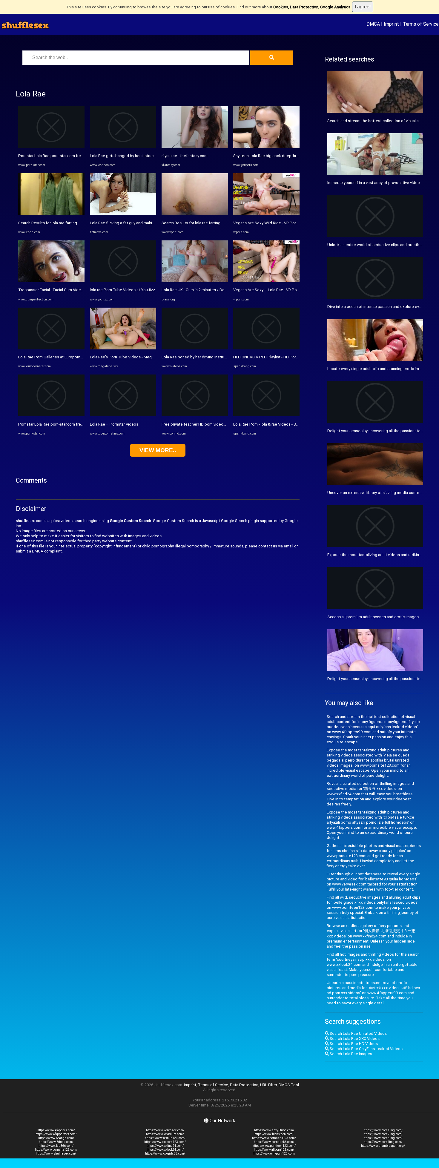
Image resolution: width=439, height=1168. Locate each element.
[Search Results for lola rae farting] (51, 213)
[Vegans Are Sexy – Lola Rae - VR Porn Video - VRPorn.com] (266, 280)
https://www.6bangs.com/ (56, 1138)
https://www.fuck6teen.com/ (274, 1134)
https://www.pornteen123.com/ (274, 1146)
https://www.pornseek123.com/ (274, 1138)
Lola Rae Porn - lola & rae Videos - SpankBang (273, 424)
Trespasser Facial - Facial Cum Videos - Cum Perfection (67, 289)
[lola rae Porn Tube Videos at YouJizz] (123, 280)
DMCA (373, 24)
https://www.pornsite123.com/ (56, 1150)
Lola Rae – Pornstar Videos (114, 424)
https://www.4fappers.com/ (56, 1130)
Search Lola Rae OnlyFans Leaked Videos (366, 1048)
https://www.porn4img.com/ (383, 1142)
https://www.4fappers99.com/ (56, 1134)
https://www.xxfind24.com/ (165, 1146)
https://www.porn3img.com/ (383, 1138)
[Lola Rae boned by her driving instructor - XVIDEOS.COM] (195, 348)
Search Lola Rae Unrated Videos (358, 1033)
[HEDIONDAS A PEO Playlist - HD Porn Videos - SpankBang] (266, 348)
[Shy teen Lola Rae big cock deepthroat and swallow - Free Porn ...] (266, 146)
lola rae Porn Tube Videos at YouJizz (122, 289)
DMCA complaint (47, 551)
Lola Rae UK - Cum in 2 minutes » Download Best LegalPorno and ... (220, 289)
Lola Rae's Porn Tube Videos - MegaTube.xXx (130, 357)
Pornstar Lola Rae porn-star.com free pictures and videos (68, 155)
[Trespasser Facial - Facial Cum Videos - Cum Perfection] (51, 280)
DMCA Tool (289, 1084)
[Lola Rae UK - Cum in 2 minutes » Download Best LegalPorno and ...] (195, 280)
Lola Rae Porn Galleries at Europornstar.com (57, 357)
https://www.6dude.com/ (56, 1142)
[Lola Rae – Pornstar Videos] (123, 415)
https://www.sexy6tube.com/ (274, 1130)
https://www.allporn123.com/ (274, 1150)
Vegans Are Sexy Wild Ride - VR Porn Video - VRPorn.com (283, 222)
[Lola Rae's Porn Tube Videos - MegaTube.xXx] (123, 348)
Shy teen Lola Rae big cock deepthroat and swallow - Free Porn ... (291, 155)
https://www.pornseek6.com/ (274, 1142)
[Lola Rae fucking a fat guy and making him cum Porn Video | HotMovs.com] (123, 213)
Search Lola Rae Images (350, 1053)
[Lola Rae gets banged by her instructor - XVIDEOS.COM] (123, 146)
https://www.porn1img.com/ (383, 1130)
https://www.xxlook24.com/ (165, 1150)
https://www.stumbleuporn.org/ (383, 1146)
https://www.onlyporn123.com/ (274, 1153)
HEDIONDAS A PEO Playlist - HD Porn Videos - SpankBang (283, 357)
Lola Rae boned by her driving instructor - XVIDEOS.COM (211, 357)
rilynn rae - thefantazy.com (185, 155)
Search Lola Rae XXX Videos (354, 1038)
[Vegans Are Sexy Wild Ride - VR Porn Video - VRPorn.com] (266, 213)
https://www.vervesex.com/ (165, 1130)
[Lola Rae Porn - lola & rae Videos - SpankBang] (266, 415)
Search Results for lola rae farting (47, 222)
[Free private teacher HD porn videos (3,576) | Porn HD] (195, 415)
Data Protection (244, 1084)
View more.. (157, 450)
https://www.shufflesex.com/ (56, 1153)
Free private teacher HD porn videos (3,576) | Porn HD (209, 424)
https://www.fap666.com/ (56, 1146)
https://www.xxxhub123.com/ (165, 1138)
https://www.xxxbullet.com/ (165, 1134)
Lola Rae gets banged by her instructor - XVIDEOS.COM (138, 155)
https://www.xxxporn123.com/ (165, 1142)
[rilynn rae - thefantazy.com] (195, 146)
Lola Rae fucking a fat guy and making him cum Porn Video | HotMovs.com (155, 222)
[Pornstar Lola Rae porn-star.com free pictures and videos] (51, 146)
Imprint (391, 24)
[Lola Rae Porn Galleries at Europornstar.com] (51, 348)
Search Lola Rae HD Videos (353, 1043)
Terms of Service (420, 24)
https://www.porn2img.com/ (383, 1134)
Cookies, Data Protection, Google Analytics (311, 7)
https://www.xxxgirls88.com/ (165, 1153)
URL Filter (268, 1084)
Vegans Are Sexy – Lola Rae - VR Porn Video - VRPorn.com (284, 289)
